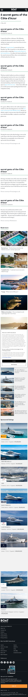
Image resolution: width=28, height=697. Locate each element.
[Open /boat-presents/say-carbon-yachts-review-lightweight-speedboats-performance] (7, 371)
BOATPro (16, 647)
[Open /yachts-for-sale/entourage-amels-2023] (14, 430)
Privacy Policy (4, 637)
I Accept (14, 360)
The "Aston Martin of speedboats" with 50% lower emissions (21, 371)
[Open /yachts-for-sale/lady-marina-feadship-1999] (14, 518)
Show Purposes (14, 364)
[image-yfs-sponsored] (3, 437)
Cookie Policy (4, 635)
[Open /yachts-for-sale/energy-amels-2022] (14, 539)
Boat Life (3, 652)
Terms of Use (4, 634)
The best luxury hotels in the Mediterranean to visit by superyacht (12, 248)
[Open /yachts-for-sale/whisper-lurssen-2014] (14, 578)
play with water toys (10, 85)
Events (15, 645)
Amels (2, 441)
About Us (3, 628)
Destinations (4, 650)
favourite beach (10, 47)
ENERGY (4, 549)
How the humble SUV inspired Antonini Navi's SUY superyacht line (20, 388)
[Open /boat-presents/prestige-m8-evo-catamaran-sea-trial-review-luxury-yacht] (7, 396)
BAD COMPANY (6, 505)
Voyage (3, 292)
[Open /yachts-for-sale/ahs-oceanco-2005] (14, 474)
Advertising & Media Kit (6, 626)
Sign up (14, 686)
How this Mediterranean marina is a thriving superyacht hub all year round (20, 404)
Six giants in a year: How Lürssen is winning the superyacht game (20, 379)
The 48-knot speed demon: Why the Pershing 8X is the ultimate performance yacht (21, 412)
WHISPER (4, 588)
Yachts (2, 645)
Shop (15, 648)
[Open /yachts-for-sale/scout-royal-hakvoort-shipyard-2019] (14, 600)
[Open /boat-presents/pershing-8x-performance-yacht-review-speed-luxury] (7, 412)
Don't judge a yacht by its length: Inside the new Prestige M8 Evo (20, 396)
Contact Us (3, 630)
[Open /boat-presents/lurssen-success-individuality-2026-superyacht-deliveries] (7, 379)
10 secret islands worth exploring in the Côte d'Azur (12, 312)
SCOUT (3, 610)
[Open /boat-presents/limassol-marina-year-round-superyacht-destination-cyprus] (7, 404)
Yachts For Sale (4, 647)
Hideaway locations (6, 312)
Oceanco (3, 485)
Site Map (16, 650)
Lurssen (3, 590)
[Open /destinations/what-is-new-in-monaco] (14, 282)
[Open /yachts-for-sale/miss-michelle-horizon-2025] (14, 452)
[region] (14, 348)
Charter (2, 648)
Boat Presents (4, 654)
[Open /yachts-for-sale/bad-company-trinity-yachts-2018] (14, 496)
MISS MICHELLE (6, 461)
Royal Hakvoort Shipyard (7, 612)
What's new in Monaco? (12, 292)
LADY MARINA (5, 527)
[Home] (14, 10)
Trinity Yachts (4, 507)
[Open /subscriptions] (10, 670)
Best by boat (4, 248)
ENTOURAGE (5, 439)
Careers (2, 632)
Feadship (3, 529)
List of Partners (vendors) (6, 357)
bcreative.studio (18, 652)
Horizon (3, 463)
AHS (2, 483)
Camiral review (5, 270)
